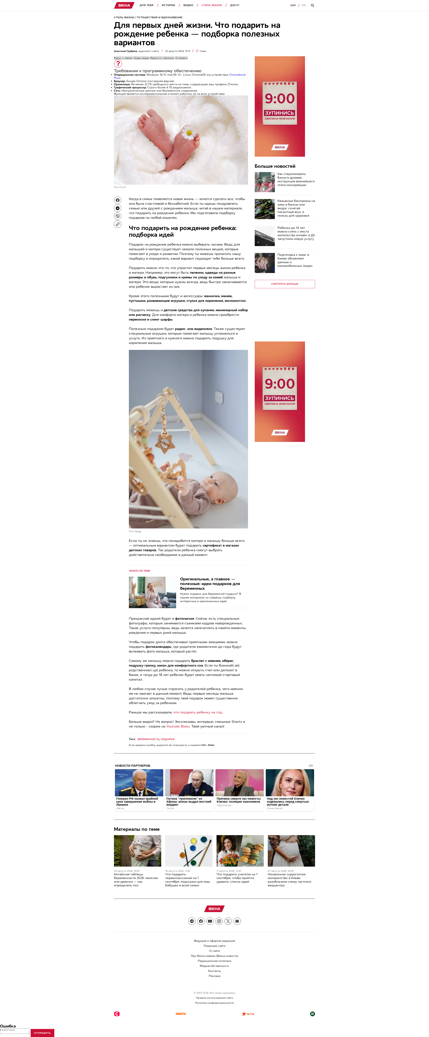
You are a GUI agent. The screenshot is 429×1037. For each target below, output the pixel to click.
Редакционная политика (214, 961)
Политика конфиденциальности (214, 1003)
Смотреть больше (284, 284)
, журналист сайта (137, 51)
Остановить (181, 58)
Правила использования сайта (214, 997)
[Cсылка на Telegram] (192, 921)
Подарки (168, 739)
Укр (293, 5)
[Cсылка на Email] (237, 921)
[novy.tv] (312, 1014)
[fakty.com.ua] (181, 1014)
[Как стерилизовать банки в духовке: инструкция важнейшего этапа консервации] (265, 182)
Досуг (235, 5)
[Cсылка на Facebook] (201, 921)
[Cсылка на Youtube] (210, 921)
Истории (168, 5)
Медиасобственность (214, 966)
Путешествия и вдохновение (159, 17)
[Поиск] (313, 6)
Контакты (214, 971)
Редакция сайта (214, 945)
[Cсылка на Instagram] (219, 921)
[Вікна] (124, 5)
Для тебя (147, 5)
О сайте (214, 950)
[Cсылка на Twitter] (228, 921)
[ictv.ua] (248, 1014)
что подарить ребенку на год (197, 712)
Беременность (149, 739)
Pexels (123, 187)
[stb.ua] (117, 1014)
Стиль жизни (212, 5)
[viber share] (117, 216)
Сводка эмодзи (141, 58)
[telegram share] (117, 208)
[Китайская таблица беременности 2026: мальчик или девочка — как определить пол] (137, 851)
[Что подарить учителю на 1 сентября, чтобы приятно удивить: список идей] (240, 851)
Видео (188, 5)
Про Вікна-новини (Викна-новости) (214, 955)
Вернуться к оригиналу (162, 58)
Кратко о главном (123, 58)
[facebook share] (117, 200)
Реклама (214, 976)
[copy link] (117, 224)
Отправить (42, 1033)
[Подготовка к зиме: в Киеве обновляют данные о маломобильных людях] (265, 263)
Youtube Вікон (178, 726)
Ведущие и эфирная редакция (214, 940)
